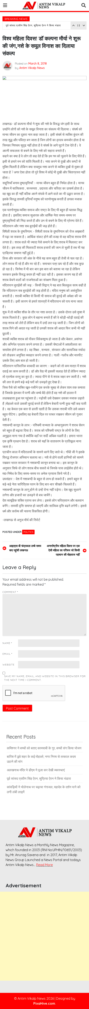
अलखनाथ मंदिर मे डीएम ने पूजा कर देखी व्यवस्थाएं (36, 770)
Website (8, 664)
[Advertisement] (44, 936)
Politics (28, 531)
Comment (10, 591)
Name (7, 643)
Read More (44, 865)
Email (7, 653)
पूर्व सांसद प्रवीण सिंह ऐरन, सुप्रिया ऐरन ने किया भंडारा (33, 25)
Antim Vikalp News (32, 68)
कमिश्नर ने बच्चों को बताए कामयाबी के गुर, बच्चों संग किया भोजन (44, 748)
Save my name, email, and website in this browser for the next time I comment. (45, 678)
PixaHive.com (44, 1003)
